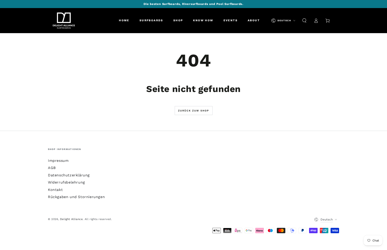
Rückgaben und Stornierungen (76, 197)
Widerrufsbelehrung (66, 182)
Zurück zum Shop (193, 110)
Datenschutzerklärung (69, 175)
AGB (52, 168)
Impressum (58, 160)
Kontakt (55, 190)
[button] (304, 21)
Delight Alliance (71, 219)
